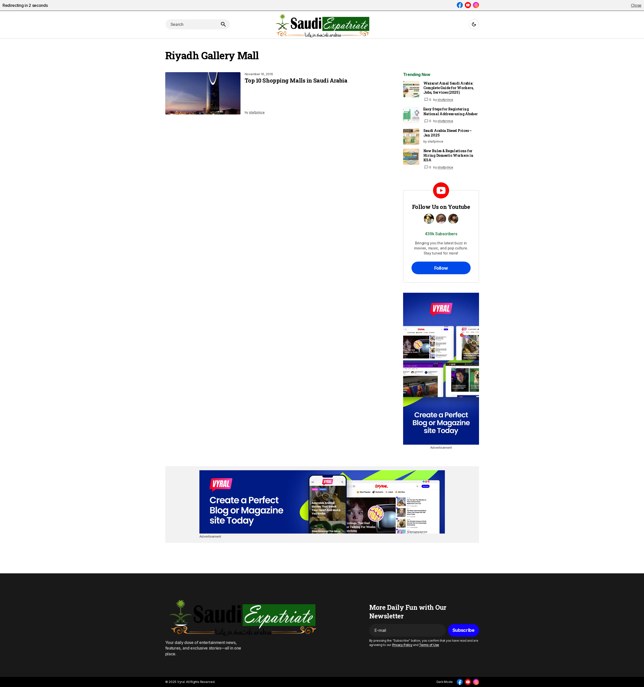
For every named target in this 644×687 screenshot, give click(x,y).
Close (636, 5)
